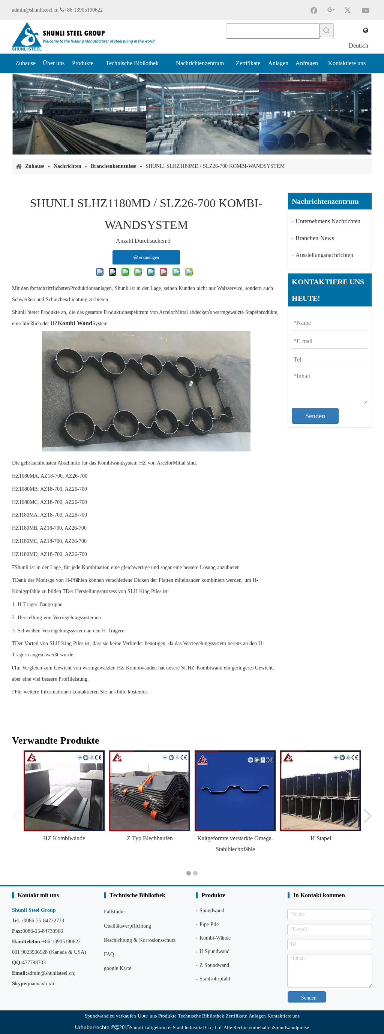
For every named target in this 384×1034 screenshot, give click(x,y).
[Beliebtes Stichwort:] (326, 30)
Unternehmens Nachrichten (328, 221)
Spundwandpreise (291, 1027)
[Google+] (331, 10)
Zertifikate (236, 1016)
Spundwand (212, 910)
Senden (315, 416)
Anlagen (257, 1016)
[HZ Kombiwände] (64, 790)
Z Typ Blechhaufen (150, 838)
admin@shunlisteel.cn (35, 10)
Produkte (167, 1016)
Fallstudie (114, 911)
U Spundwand (215, 951)
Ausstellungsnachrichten (324, 255)
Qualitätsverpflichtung (127, 926)
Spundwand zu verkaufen (110, 1016)
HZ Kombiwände (64, 838)
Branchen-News (315, 238)
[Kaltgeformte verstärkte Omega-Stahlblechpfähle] (235, 790)
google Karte (117, 968)
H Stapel (320, 838)
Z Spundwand (214, 965)
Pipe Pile (209, 924)
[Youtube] (366, 10)
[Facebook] (314, 10)
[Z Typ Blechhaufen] (149, 790)
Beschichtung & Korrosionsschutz (140, 940)
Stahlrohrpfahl (215, 979)
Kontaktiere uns (283, 1016)
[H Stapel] (321, 790)
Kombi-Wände (215, 938)
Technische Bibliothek (201, 1016)
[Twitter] (348, 10)
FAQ (109, 954)
